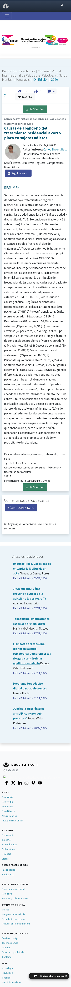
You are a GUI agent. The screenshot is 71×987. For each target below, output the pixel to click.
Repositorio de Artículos (19, 71)
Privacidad (7, 972)
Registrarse (8, 874)
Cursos (5, 909)
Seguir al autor (19, 173)
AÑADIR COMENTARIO (21, 508)
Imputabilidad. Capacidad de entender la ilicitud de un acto (32, 568)
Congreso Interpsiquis (13, 914)
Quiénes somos (10, 942)
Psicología (7, 801)
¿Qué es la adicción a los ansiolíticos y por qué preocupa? (28, 713)
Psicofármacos (10, 844)
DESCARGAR (36, 109)
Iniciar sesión (9, 869)
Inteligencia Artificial (12, 820)
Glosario (6, 839)
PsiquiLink (7, 893)
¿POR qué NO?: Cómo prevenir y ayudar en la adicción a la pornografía (29, 593)
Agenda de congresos (13, 918)
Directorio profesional (13, 889)
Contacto (7, 956)
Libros (5, 858)
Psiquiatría (7, 797)
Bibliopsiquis (8, 849)
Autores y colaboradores (15, 898)
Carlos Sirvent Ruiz (55, 149)
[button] (22, 91)
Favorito (26, 97)
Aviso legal (7, 968)
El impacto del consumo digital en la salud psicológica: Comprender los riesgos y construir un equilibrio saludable (32, 653)
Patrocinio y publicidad (13, 952)
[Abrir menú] (7, 15)
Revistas (6, 853)
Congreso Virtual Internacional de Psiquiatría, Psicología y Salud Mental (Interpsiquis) (34, 75)
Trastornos (7, 806)
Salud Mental (8, 811)
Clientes (6, 947)
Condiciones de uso (12, 982)
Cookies (6, 977)
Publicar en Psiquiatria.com (16, 923)
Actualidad (7, 834)
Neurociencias (9, 815)
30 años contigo (10, 938)
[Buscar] (62, 5)
